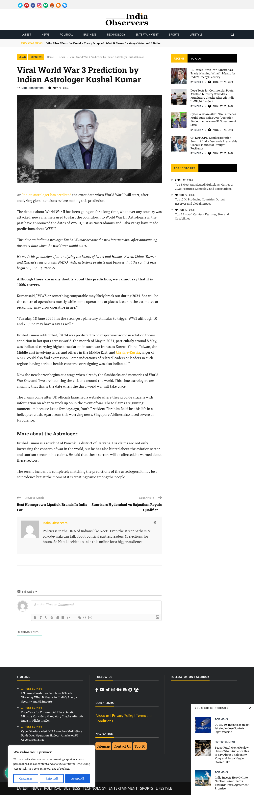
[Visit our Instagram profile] (113, 690)
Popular (196, 58)
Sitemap (103, 746)
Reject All (52, 778)
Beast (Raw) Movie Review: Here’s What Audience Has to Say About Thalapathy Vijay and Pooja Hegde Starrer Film (232, 755)
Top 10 (140, 746)
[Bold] (35, 617)
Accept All (77, 778)
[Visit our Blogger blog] (125, 690)
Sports (174, 34)
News (45, 34)
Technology (116, 34)
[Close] (250, 708)
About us (102, 715)
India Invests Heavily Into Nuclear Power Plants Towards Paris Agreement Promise (232, 783)
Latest (26, 34)
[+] (90, 617)
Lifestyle (196, 34)
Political (66, 34)
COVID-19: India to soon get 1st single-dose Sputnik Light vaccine (232, 728)
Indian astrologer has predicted (46, 194)
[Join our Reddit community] (130, 690)
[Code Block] (74, 617)
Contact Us (122, 746)
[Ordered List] (57, 617)
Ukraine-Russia (128, 352)
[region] (51, 766)
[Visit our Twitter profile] (108, 690)
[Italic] (40, 617)
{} (84, 617)
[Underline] (46, 617)
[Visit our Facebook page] (96, 690)
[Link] (79, 617)
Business (89, 34)
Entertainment (147, 34)
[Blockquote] (68, 617)
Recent (179, 58)
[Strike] (52, 617)
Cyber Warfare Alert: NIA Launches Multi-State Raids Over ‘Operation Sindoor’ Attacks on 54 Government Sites (213, 119)
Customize (25, 778)
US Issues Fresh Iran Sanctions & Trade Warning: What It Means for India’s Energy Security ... (212, 73)
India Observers (32, 88)
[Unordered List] (63, 617)
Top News (35, 57)
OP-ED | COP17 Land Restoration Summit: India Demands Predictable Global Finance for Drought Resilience (213, 143)
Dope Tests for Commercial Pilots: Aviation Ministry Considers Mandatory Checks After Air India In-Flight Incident (212, 96)
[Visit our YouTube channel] (102, 690)
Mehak (198, 82)
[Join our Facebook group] (136, 690)
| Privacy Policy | (123, 715)
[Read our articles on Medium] (118, 690)
